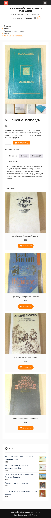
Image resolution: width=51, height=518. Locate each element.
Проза (6, 33)
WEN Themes (32, 515)
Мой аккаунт (18, 18)
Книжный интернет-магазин (25, 9)
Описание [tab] (13, 156)
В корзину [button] (27, 246)
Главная (7, 26)
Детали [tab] (24, 156)
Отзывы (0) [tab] (36, 156)
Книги (6, 28)
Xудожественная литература (16, 31)
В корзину (23, 142)
